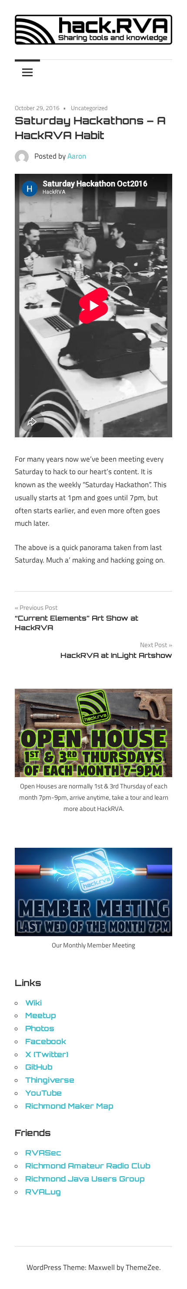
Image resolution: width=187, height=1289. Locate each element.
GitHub (38, 1066)
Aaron (76, 156)
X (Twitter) (46, 1054)
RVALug (43, 1191)
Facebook (45, 1041)
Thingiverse (49, 1079)
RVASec (43, 1152)
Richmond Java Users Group (84, 1178)
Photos (39, 1028)
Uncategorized (89, 107)
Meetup (40, 1015)
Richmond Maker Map (69, 1105)
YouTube (43, 1092)
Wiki (33, 1002)
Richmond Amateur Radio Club (87, 1165)
